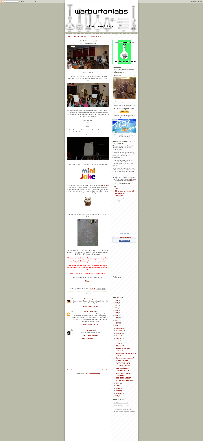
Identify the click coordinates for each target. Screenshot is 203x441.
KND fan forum (119, 195)
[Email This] (97, 289)
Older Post (105, 370)
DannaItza (89, 330)
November (119, 331)
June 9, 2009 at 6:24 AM (90, 325)
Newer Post (70, 370)
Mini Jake (105, 185)
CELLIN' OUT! (120, 346)
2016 (116, 308)
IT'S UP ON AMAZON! (123, 365)
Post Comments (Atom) (92, 373)
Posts (117, 402)
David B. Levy (88, 311)
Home (69, 36)
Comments (118, 405)
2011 (116, 320)
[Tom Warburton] (124, 215)
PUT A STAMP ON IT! (123, 363)
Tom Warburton (124, 198)
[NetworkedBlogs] (124, 237)
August (118, 338)
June (118, 343)
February (119, 391)
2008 (116, 396)
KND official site (120, 193)
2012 (116, 318)
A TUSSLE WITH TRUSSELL (125, 380)
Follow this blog (124, 240)
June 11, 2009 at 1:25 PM (90, 335)
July (118, 341)
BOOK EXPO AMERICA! (123, 378)
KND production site (121, 189)
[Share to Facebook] (103, 289)
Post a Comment (87, 338)
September (120, 336)
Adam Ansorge (89, 299)
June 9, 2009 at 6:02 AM (90, 306)
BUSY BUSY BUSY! (122, 368)
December (119, 328)
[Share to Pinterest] (105, 289)
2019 (116, 300)
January (119, 393)
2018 (116, 303)
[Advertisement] (88, 354)
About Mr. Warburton (80, 36)
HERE (132, 180)
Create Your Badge (124, 233)
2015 (116, 310)
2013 (116, 315)
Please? (87, 281)
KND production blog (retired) (124, 191)
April (118, 385)
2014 (116, 313)
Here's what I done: (96, 36)
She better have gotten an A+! (125, 358)
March (118, 388)
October (119, 333)
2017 (116, 305)
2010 (116, 323)
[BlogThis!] (99, 289)
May (117, 383)
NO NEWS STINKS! (122, 360)
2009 (116, 325)
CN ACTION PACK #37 (123, 371)
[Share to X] (101, 289)
